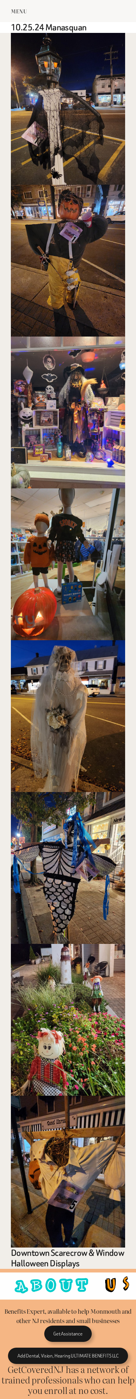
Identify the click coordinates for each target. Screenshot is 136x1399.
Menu (19, 11)
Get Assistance (68, 1333)
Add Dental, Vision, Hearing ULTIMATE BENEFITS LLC (68, 1355)
